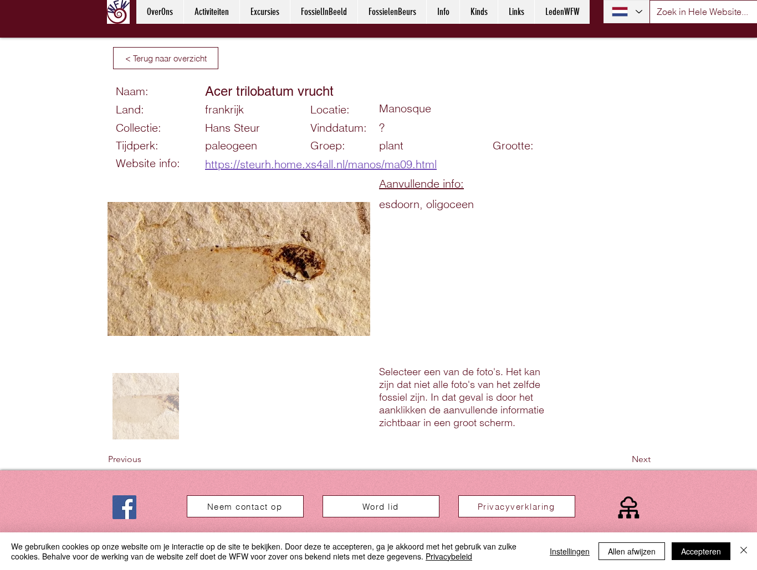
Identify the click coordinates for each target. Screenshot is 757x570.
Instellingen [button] (570, 551)
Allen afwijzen (632, 551)
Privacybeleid (449, 556)
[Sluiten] (743, 551)
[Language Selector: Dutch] (626, 11)
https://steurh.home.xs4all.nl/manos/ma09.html (321, 164)
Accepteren (701, 551)
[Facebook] (124, 507)
